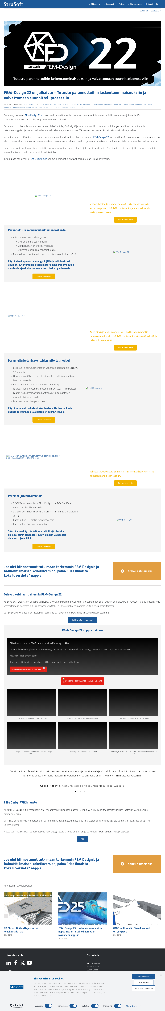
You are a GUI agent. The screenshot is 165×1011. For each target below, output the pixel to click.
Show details (131, 1006)
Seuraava (155, 10)
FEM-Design (32, 104)
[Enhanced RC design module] (94, 388)
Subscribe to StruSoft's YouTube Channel (83, 680)
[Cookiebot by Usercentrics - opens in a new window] (16, 1006)
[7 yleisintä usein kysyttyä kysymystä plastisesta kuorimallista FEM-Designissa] (137, 893)
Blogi (25, 104)
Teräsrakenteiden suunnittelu (72, 107)
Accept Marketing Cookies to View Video (26, 669)
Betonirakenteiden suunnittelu (64, 104)
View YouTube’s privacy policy (23, 655)
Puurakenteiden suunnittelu (23, 107)
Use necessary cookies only (144, 988)
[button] (157, 4)
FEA (119, 104)
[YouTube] (29, 966)
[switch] (73, 1006)
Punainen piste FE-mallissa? (20, 928)
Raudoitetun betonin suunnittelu (47, 107)
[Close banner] (161, 975)
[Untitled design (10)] (43, 195)
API (51, 104)
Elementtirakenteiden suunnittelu (105, 104)
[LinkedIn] (8, 966)
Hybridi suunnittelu (136, 104)
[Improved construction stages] (121, 252)
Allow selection (143, 982)
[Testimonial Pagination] (75, 791)
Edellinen (144, 10)
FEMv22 (125, 104)
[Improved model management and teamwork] (16, 316)
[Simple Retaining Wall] (42, 455)
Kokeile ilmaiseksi (140, 571)
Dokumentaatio (86, 104)
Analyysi (46, 104)
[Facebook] (15, 966)
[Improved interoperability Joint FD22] (125, 520)
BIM (78, 104)
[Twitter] (22, 966)
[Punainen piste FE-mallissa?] (28, 893)
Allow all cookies (144, 977)
